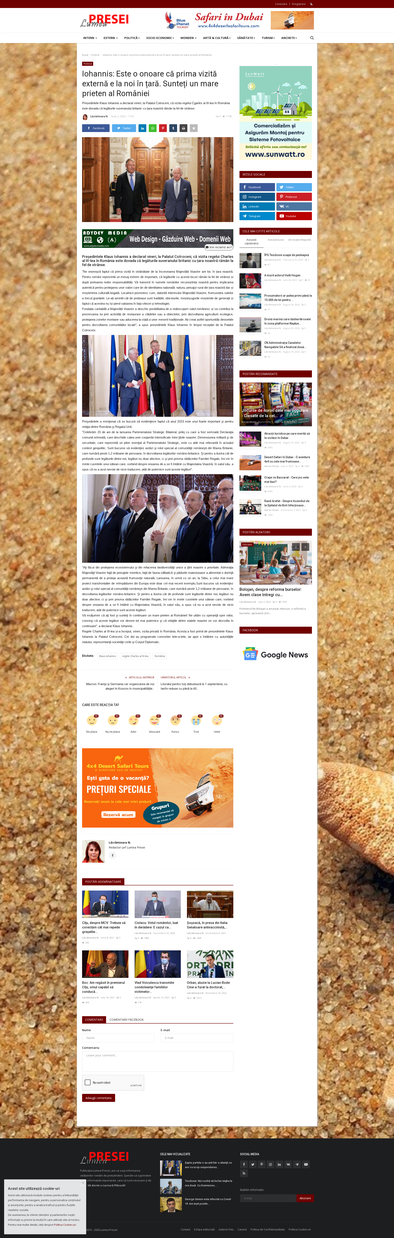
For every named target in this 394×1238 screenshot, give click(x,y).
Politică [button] (131, 38)
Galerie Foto (226, 1229)
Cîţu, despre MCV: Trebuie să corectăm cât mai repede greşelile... (104, 927)
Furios (175, 731)
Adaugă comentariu (99, 1098)
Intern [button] (89, 38)
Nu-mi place (112, 731)
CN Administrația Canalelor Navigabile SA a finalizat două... (285, 345)
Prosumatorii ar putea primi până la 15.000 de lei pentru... (288, 298)
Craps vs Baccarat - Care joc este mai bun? (286, 479)
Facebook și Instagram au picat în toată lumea (270, 592)
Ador (133, 731)
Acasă (85, 54)
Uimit (217, 731)
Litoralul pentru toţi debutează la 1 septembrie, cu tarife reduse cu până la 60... (194, 686)
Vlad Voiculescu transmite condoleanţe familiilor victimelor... (154, 987)
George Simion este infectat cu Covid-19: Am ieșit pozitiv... (208, 1201)
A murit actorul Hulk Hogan (282, 275)
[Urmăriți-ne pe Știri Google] (275, 653)
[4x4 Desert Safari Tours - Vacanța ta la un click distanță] (239, 20)
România (160, 656)
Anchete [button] (288, 38)
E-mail (165, 1030)
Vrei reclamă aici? (220, 247)
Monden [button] (188, 38)
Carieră (242, 1229)
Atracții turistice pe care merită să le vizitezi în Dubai (287, 436)
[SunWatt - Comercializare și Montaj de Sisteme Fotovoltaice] (275, 113)
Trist (196, 731)
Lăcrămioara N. (99, 116)
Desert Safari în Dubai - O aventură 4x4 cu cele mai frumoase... (287, 459)
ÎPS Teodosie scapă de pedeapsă (286, 255)
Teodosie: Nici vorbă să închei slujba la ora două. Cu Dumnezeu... (208, 1183)
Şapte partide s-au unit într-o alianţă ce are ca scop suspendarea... (208, 1165)
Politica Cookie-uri (300, 1229)
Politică (95, 54)
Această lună (276, 239)
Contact (185, 1229)
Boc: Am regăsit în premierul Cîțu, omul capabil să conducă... (103, 987)
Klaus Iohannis (107, 656)
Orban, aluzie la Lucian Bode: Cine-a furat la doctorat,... (208, 985)
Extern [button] (110, 38)
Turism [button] (267, 38)
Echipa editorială (204, 1229)
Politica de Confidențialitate (268, 1229)
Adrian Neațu (249, 421)
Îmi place (91, 731)
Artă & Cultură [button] (216, 38)
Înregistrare (299, 4)
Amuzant (154, 731)
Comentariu (90, 1048)
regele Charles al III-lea (135, 656)
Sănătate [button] (245, 38)
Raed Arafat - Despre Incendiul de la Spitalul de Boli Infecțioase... (286, 503)
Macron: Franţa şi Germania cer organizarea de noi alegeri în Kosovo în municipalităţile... (120, 686)
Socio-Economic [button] (159, 38)
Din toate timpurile (299, 239)
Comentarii (94, 1020)
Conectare (281, 4)
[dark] (311, 4)
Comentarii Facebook (127, 1020)
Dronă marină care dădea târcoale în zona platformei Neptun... (287, 321)
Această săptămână (251, 241)
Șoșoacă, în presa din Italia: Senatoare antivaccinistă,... (207, 925)
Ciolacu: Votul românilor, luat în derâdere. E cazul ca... (156, 925)
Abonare (305, 1198)
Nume (86, 1030)
